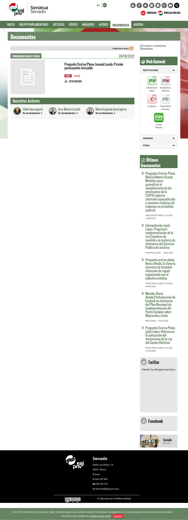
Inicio (11, 24)
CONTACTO (151, 12)
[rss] (131, 49)
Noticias (58, 24)
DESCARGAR (75, 81)
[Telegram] (158, 5)
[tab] (158, 70)
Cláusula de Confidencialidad (115, 498)
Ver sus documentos (31, 113)
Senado (100, 458)
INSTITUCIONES (150, 70)
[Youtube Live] (170, 5)
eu (98, 5)
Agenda (138, 24)
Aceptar (118, 516)
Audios (103, 24)
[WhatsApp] (164, 5)
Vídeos (73, 24)
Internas (148, 138)
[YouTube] (133, 5)
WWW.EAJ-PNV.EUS (172, 12)
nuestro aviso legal (100, 516)
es (104, 5)
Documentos (121, 24)
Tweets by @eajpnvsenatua (158, 369)
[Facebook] (139, 5)
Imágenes (88, 24)
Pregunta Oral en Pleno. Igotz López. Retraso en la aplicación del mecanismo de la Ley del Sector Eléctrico (160, 335)
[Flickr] (151, 5)
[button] (176, 5)
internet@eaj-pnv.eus (107, 488)
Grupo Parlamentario (33, 24)
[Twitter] (145, 5)
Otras (146, 145)
